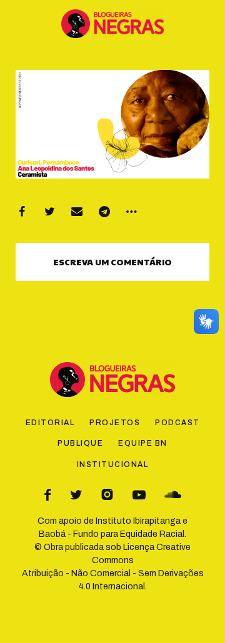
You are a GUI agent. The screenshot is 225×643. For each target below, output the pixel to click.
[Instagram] (107, 494)
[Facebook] (22, 211)
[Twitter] (49, 211)
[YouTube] (139, 494)
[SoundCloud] (172, 494)
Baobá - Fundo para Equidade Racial (111, 534)
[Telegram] (104, 211)
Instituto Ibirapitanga (138, 521)
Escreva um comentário (112, 261)
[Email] (76, 211)
